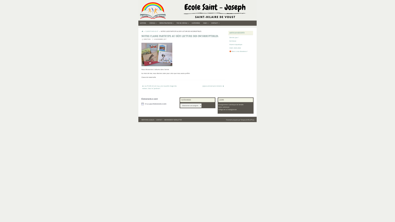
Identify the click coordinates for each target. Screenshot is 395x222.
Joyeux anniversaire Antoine (212, 86)
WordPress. (251, 120)
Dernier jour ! (234, 37)
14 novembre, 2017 (160, 39)
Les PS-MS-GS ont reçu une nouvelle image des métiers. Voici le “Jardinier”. (159, 87)
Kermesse (232, 41)
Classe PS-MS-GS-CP (151, 31)
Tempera (243, 120)
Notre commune (223, 107)
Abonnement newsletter (173, 120)
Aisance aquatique (235, 44)
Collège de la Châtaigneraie (227, 109)
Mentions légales (147, 120)
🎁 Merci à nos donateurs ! (238, 51)
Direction (147, 39)
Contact (159, 120)
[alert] (159, 104)
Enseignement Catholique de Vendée (230, 105)
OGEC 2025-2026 (235, 48)
